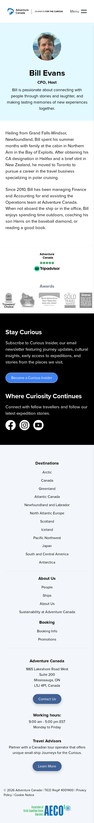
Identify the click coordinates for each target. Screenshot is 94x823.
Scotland (47, 521)
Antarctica (47, 562)
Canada (47, 480)
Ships (47, 595)
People (47, 587)
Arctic (47, 472)
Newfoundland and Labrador (47, 505)
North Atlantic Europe (47, 513)
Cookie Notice (24, 795)
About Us (47, 603)
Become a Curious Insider (31, 377)
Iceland (47, 529)
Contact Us (47, 699)
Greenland (47, 488)
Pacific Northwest (47, 537)
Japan (47, 545)
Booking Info (47, 631)
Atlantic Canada (47, 496)
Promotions (47, 639)
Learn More (47, 766)
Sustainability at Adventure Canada (47, 612)
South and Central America (47, 554)
